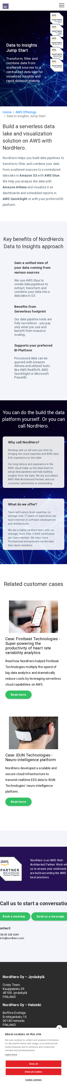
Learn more (11, 1054)
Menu (61, 5)
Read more (18, 694)
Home (7, 112)
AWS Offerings (26, 112)
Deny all (33, 1064)
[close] (59, 1028)
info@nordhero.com (12, 938)
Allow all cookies (33, 1072)
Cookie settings (33, 1080)
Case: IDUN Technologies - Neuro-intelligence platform (30, 757)
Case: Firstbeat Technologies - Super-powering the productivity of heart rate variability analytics (32, 645)
